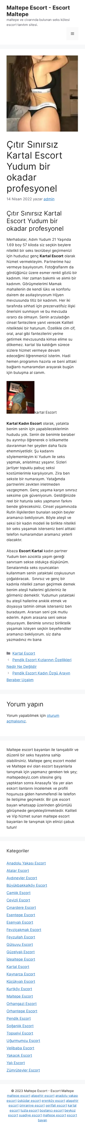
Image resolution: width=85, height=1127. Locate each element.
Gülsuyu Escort (20, 944)
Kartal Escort (23, 653)
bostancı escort (52, 1110)
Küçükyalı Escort (21, 981)
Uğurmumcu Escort (23, 1040)
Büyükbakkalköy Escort (27, 885)
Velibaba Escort (20, 1048)
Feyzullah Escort (21, 937)
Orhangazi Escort (22, 1004)
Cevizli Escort (18, 900)
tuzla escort (29, 1110)
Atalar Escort (18, 870)
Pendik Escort (19, 1018)
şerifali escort (56, 1105)
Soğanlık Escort (20, 1026)
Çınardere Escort (21, 907)
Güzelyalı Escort (21, 952)
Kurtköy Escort (19, 989)
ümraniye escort (32, 1105)
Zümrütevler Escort (23, 1070)
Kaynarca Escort (21, 974)
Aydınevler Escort (22, 878)
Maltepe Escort (20, 996)
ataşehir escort (42, 1096)
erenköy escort (53, 1101)
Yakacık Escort (19, 1055)
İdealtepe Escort (21, 959)
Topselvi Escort (20, 1033)
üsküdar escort (29, 1101)
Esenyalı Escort (20, 922)
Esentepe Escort (21, 915)
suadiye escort (30, 1115)
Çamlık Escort (19, 893)
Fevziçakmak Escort (24, 930)
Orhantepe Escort (22, 1011)
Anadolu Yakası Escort (26, 863)
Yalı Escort (16, 1063)
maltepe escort (18, 1096)
